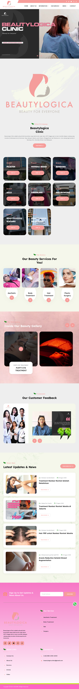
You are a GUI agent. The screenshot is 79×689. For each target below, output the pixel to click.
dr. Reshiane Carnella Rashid (47, 477)
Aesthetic (12, 293)
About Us (33, 6)
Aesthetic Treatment (50, 617)
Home (26, 6)
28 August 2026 (62, 477)
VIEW (12, 173)
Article (8, 670)
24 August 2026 (67, 555)
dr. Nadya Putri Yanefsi (46, 503)
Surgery (46, 631)
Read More (44, 489)
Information (43, 6)
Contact (73, 6)
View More (39, 145)
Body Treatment (49, 622)
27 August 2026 (60, 503)
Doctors (8, 665)
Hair (45, 626)
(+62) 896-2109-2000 (50, 656)
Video (8, 674)
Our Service (55, 6)
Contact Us (10, 656)
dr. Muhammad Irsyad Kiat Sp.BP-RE (49, 555)
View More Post (67, 466)
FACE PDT (21, 368)
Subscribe (70, 594)
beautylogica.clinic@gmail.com (53, 660)
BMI (17, 686)
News (64, 6)
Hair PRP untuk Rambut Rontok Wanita (56, 533)
